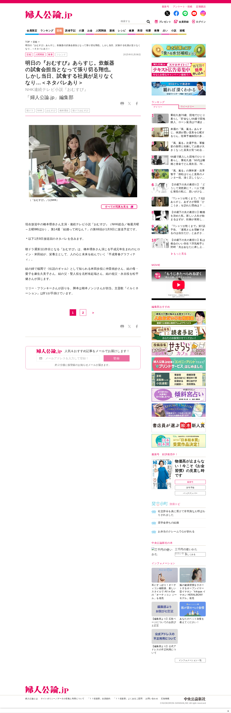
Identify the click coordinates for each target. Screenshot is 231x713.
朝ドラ (30, 110)
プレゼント (165, 21)
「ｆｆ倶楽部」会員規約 (99, 698)
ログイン (201, 21)
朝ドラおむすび (80, 110)
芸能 (59, 30)
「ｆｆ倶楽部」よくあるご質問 (127, 698)
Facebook (137, 103)
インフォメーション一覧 (190, 660)
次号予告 (190, 487)
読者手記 (70, 30)
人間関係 (101, 30)
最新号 (165, 6)
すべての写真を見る (117, 206)
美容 (140, 30)
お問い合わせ (151, 698)
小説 (173, 30)
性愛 (148, 30)
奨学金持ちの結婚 (168, 522)
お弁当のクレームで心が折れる (176, 531)
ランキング (47, 30)
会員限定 (32, 30)
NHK (39, 110)
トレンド (61, 54)
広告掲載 (165, 698)
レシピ (122, 30)
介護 (81, 30)
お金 (90, 30)
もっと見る (180, 253)
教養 (157, 30)
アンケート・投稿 (182, 6)
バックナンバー (190, 493)
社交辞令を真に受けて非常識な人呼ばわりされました (181, 513)
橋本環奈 (64, 110)
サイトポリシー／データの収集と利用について (62, 698)
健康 (131, 30)
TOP (27, 42)
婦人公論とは (31, 698)
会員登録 (184, 21)
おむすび (50, 110)
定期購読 (201, 6)
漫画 (112, 30)
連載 (182, 30)
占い (165, 30)
